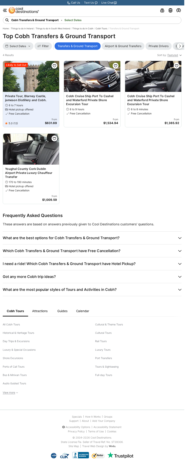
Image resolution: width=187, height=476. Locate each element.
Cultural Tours (103, 332)
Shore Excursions (13, 358)
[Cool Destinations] (24, 10)
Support (74, 420)
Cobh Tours (101, 28)
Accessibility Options (78, 427)
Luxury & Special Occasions (19, 349)
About (85, 420)
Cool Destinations (101, 437)
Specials (77, 416)
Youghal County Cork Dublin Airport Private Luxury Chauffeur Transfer (28, 173)
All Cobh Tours (11, 324)
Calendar (82, 311)
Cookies (111, 431)
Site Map (73, 446)
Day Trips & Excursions (16, 341)
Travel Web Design (93, 446)
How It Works (93, 416)
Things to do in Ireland (22, 28)
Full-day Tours (103, 375)
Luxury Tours (102, 349)
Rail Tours (101, 341)
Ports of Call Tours (13, 366)
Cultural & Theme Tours (109, 324)
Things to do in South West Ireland (53, 28)
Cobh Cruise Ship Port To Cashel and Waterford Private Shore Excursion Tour (89, 100)
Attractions (40, 311)
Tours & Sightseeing (107, 366)
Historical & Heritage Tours (18, 332)
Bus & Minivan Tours (15, 375)
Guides (62, 311)
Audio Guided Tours (14, 383)
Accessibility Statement (107, 427)
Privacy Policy (76, 431)
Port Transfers (103, 358)
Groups (108, 416)
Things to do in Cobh (82, 28)
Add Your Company (103, 420)
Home (6, 28)
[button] (92, 238)
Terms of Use (96, 431)
